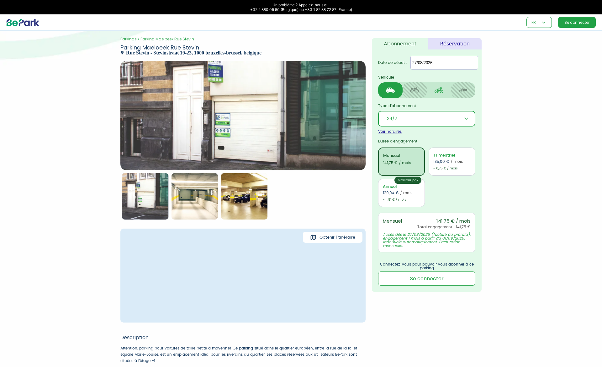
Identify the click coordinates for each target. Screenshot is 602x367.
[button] (544, 22)
